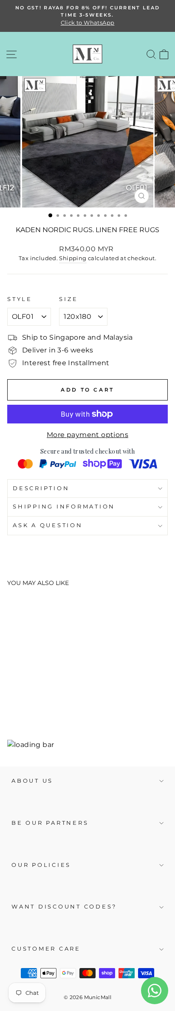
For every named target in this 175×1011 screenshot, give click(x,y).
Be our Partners (49, 823)
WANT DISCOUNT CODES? (64, 906)
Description (41, 488)
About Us (32, 781)
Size (68, 299)
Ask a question (48, 525)
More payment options (87, 435)
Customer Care (46, 949)
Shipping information (64, 506)
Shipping (72, 258)
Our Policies (41, 865)
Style (19, 299)
